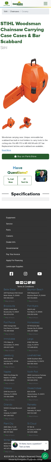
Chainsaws (14, 11)
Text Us (24, 182)
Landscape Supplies (14, 266)
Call (11, 180)
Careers (9, 236)
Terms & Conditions (25, 286)
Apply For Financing (14, 260)
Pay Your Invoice (13, 254)
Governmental (12, 248)
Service (9, 224)
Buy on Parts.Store (27, 156)
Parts (8, 230)
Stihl (5, 11)
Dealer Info (10, 242)
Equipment (10, 217)
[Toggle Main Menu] (45, 3)
